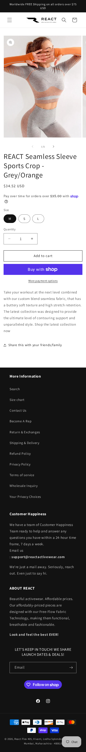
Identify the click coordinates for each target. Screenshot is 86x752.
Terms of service (22, 475)
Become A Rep (21, 421)
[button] (9, 20)
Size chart (17, 400)
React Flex (20, 739)
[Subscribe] (71, 667)
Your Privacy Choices (25, 497)
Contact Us (18, 410)
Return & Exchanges (25, 432)
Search (15, 389)
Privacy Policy (20, 464)
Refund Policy (20, 453)
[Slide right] (53, 146)
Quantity (10, 229)
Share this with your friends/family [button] (35, 345)
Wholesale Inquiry (24, 486)
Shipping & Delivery (24, 443)
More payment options (43, 281)
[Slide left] (32, 146)
